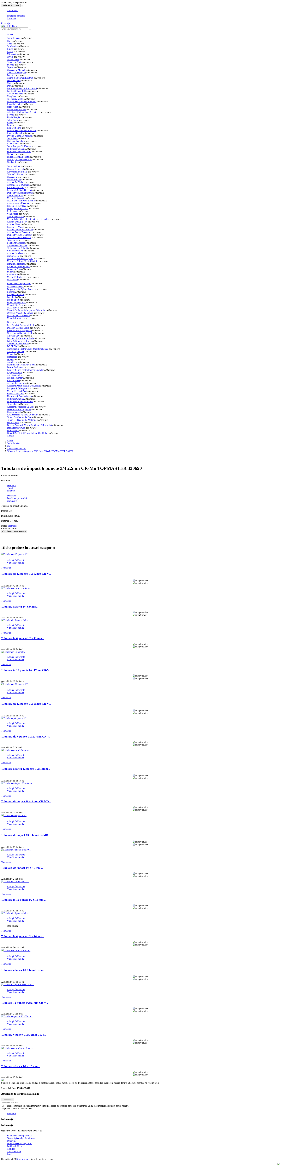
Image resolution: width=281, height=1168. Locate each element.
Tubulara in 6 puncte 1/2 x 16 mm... (22, 936)
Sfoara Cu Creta (14, 62)
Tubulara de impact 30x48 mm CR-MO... (26, 801)
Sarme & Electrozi (15, 393)
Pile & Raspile (13, 117)
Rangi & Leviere (15, 104)
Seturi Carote (13, 422)
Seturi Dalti (12, 138)
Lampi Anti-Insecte (16, 242)
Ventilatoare (12, 214)
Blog (9, 1154)
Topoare (11, 67)
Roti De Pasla (13, 380)
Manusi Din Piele (15, 305)
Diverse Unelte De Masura (19, 135)
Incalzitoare (12, 279)
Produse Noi (13, 430)
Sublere (10, 64)
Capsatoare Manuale (16, 70)
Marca (4, 526)
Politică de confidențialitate (19, 1143)
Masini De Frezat (15, 195)
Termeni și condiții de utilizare (21, 1138)
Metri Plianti (12, 107)
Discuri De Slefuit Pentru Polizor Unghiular (27, 433)
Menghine (11, 96)
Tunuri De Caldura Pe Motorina (21, 420)
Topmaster (12, 526)
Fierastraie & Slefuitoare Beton (21, 364)
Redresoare (12, 211)
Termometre (12, 240)
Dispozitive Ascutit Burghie (20, 192)
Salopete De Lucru (15, 294)
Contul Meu (12, 10)
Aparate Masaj (13, 224)
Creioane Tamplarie (16, 141)
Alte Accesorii (13, 375)
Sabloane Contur (15, 378)
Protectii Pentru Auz (16, 302)
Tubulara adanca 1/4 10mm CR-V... (22, 970)
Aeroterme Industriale (17, 171)
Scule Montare (13, 80)
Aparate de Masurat (16, 253)
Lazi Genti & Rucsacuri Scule (21, 325)
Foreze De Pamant (15, 367)
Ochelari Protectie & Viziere (20, 313)
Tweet (10, 488)
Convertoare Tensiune (17, 245)
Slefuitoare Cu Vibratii (17, 248)
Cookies (11, 1149)
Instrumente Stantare (16, 109)
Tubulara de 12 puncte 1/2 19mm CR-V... (26, 703)
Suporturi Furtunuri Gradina (20, 401)
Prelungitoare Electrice (17, 208)
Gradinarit (11, 162)
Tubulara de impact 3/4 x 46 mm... (22, 867)
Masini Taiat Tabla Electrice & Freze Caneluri (28, 219)
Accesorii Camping (16, 383)
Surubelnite (12, 46)
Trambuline (12, 404)
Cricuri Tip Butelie (15, 351)
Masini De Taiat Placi (17, 391)
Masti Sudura (13, 307)
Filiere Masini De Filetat (18, 157)
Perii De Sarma (14, 128)
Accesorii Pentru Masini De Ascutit (23, 385)
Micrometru (12, 54)
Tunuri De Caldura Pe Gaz (19, 417)
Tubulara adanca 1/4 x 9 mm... (19, 606)
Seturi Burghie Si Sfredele (19, 146)
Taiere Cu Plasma (15, 174)
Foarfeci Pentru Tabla (17, 91)
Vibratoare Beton (15, 250)
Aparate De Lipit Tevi (17, 221)
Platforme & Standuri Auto (19, 396)
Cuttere (10, 83)
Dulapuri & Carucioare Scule (20, 338)
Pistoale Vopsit (14, 412)
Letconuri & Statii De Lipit (19, 190)
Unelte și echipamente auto (19, 159)
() (5, 23)
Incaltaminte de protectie (18, 315)
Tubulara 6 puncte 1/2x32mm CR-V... (24, 1034)
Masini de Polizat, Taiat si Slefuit (22, 261)
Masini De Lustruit (15, 198)
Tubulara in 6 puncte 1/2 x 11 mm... (22, 638)
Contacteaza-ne (14, 1151)
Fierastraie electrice (16, 264)
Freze (9, 125)
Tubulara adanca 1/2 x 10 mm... (20, 1066)
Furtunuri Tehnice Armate (19, 151)
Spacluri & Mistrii (15, 99)
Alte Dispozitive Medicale (19, 237)
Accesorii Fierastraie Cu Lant (20, 407)
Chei (9, 41)
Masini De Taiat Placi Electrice (21, 200)
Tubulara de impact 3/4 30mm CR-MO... (25, 835)
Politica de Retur (14, 1146)
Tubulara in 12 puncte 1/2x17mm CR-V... (26, 670)
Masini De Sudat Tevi (17, 277)
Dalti (9, 85)
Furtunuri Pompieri (16, 149)
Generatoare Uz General (18, 185)
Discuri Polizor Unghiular (19, 409)
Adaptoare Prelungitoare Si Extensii (23, 112)
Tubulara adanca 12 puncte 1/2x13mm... (25, 768)
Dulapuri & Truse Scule (18, 328)
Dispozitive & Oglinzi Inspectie (21, 289)
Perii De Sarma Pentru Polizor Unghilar (25, 370)
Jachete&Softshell (15, 286)
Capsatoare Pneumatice (18, 343)
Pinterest (11, 490)
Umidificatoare (14, 179)
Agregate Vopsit (14, 372)
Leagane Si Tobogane (17, 388)
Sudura (10, 271)
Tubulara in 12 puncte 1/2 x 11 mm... (23, 899)
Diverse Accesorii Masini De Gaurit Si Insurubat (29, 425)
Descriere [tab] (11, 495)
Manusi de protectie (16, 318)
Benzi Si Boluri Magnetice (19, 330)
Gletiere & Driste (15, 93)
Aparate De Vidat (15, 182)
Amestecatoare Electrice (18, 203)
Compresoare (13, 256)
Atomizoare (12, 362)
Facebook (11, 1113)
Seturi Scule (12, 120)
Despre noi (12, 1141)
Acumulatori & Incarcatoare (20, 229)
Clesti (9, 43)
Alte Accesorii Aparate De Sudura (22, 414)
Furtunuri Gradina (15, 399)
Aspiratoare (12, 274)
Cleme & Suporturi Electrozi (20, 78)
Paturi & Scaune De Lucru (19, 341)
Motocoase (12, 357)
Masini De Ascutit (15, 216)
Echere (10, 122)
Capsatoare (12, 177)
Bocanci (11, 292)
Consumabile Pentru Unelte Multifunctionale (27, 349)
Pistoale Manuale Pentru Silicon (21, 130)
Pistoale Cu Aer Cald (16, 206)
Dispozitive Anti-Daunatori (19, 235)
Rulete (10, 49)
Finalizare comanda (16, 15)
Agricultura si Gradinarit (18, 266)
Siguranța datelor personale (19, 1135)
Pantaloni (11, 297)
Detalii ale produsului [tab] (17, 498)
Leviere (10, 114)
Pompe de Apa (14, 269)
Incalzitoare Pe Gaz (16, 428)
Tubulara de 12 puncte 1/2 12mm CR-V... (26, 573)
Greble (10, 154)
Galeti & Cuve (13, 335)
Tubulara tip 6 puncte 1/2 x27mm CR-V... (26, 736)
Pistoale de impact (15, 169)
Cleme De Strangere (16, 72)
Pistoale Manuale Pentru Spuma (21, 101)
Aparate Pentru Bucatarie (18, 232)
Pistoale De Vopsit (15, 227)
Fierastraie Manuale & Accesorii (22, 88)
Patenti (10, 75)
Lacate (10, 51)
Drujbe (10, 359)
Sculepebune (22, 1159)
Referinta (5, 528)
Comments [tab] (12, 501)
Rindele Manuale (15, 133)
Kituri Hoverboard (15, 187)
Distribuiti (11, 485)
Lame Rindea (13, 143)
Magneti (11, 354)
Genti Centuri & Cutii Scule (20, 333)
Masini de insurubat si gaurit (20, 258)
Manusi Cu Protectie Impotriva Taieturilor (26, 310)
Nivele (10, 57)
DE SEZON (13, 346)
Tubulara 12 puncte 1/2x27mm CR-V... (24, 1002)
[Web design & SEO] (278, 1164)
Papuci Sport (13, 300)
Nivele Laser (13, 59)
